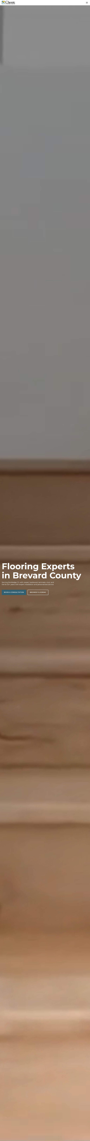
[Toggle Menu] (87, 2)
